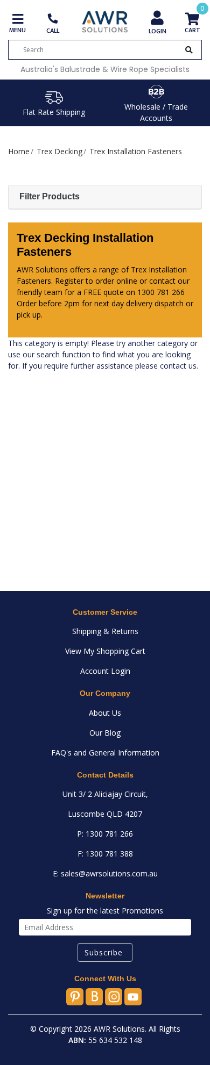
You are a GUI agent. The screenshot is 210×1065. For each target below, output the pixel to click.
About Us (105, 713)
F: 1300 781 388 (105, 853)
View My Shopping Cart (105, 651)
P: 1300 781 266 (105, 834)
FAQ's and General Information (105, 752)
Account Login (105, 671)
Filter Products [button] (49, 196)
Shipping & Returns (105, 631)
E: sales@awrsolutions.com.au (105, 873)
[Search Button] (189, 49)
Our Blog (105, 733)
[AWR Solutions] (105, 21)
